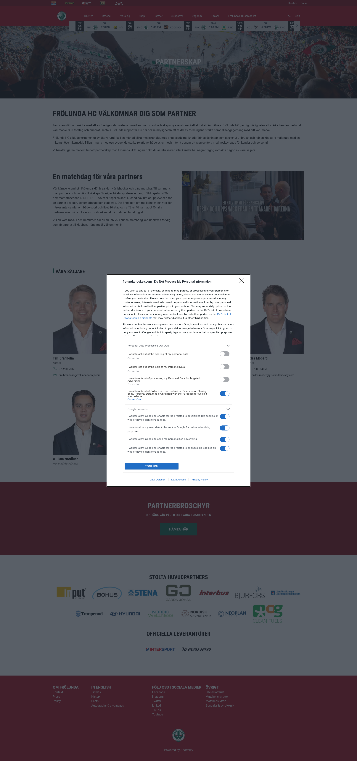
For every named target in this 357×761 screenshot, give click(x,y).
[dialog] (178, 381)
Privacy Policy (200, 479)
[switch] (224, 353)
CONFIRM (152, 466)
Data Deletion (157, 479)
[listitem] (178, 346)
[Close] (242, 281)
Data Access (178, 479)
